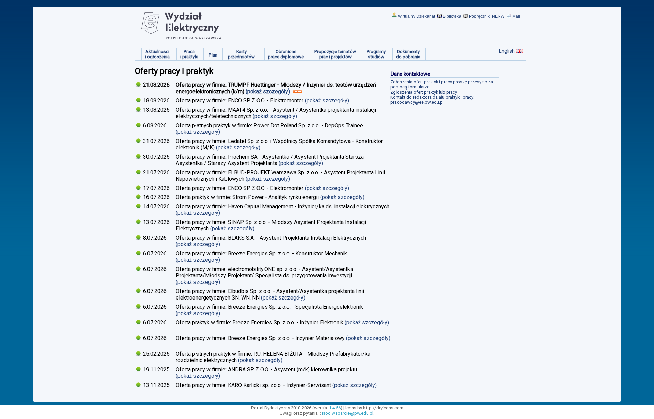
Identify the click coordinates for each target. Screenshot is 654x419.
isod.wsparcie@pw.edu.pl (347, 413)
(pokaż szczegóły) (268, 91)
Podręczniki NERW (486, 16)
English (507, 51)
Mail (516, 16)
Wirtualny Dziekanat (416, 16)
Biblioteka (452, 16)
